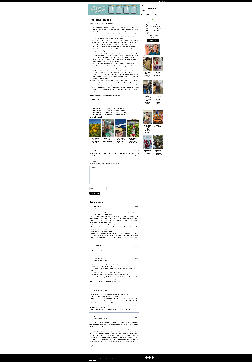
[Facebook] (159, 1)
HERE (94, 108)
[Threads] (165, 1)
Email (109, 188)
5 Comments (109, 23)
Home (143, 5)
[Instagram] (162, 1)
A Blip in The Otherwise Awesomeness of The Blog (127, 153)
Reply (136, 206)
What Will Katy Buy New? (148, 9)
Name (92, 188)
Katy (92, 23)
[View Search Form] (162, 9)
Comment (93, 167)
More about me (152, 40)
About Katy (145, 14)
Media (157, 14)
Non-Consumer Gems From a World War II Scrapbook (100, 153)
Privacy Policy (92, 360)
